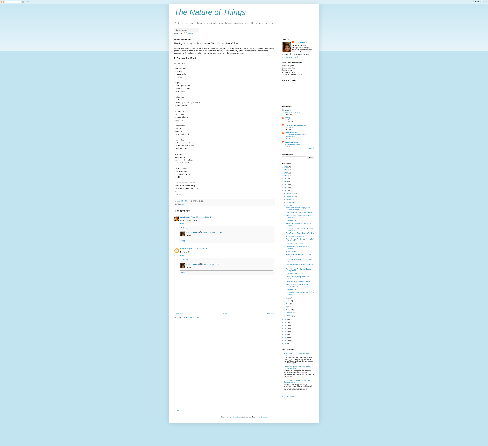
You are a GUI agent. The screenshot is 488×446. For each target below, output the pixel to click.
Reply (182, 223)
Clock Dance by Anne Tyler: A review (298, 282)
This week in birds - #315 (294, 274)
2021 (286, 182)
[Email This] (192, 201)
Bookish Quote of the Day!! (293, 144)
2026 (286, 167)
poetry (182, 204)
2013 (286, 331)
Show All (311, 148)
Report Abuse (288, 397)
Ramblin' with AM (291, 133)
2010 (286, 340)
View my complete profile (290, 57)
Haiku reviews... (290, 127)
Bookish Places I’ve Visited (293, 112)
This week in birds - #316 (294, 244)
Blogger (263, 417)
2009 (286, 343)
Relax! (287, 120)
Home (225, 314)
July (287, 298)
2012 (286, 334)
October (289, 199)
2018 (286, 191)
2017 (286, 319)
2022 (286, 179)
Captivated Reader (291, 142)
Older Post (270, 314)
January (289, 316)
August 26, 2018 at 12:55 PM (197, 249)
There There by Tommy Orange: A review (300, 233)
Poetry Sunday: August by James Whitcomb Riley (297, 285)
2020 (286, 185)
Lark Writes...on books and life (296, 125)
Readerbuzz (289, 110)
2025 (286, 170)
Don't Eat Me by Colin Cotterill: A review (299, 213)
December (290, 193)
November (290, 196)
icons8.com (237, 417)
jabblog (287, 118)
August (288, 205)
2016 (286, 322)
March (288, 310)
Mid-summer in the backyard (295, 236)
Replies (185, 228)
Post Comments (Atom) (192, 317)
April (288, 307)
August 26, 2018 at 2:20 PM (211, 264)
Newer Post (179, 314)
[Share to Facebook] (199, 201)
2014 (286, 328)
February (289, 313)
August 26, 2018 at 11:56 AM (201, 217)
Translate (191, 33)
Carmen (183, 249)
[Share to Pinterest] (202, 201)
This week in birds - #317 (294, 220)
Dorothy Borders (192, 232)
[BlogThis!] (194, 201)
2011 (286, 337)
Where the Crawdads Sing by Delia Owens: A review (298, 209)
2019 (286, 188)
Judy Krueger (185, 217)
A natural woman (291, 252)
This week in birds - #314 (294, 289)
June (288, 301)
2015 (286, 325)
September (290, 202)
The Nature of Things (210, 12)
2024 (286, 173)
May (287, 304)
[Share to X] (197, 201)
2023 (286, 176)
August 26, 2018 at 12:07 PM (212, 232)
